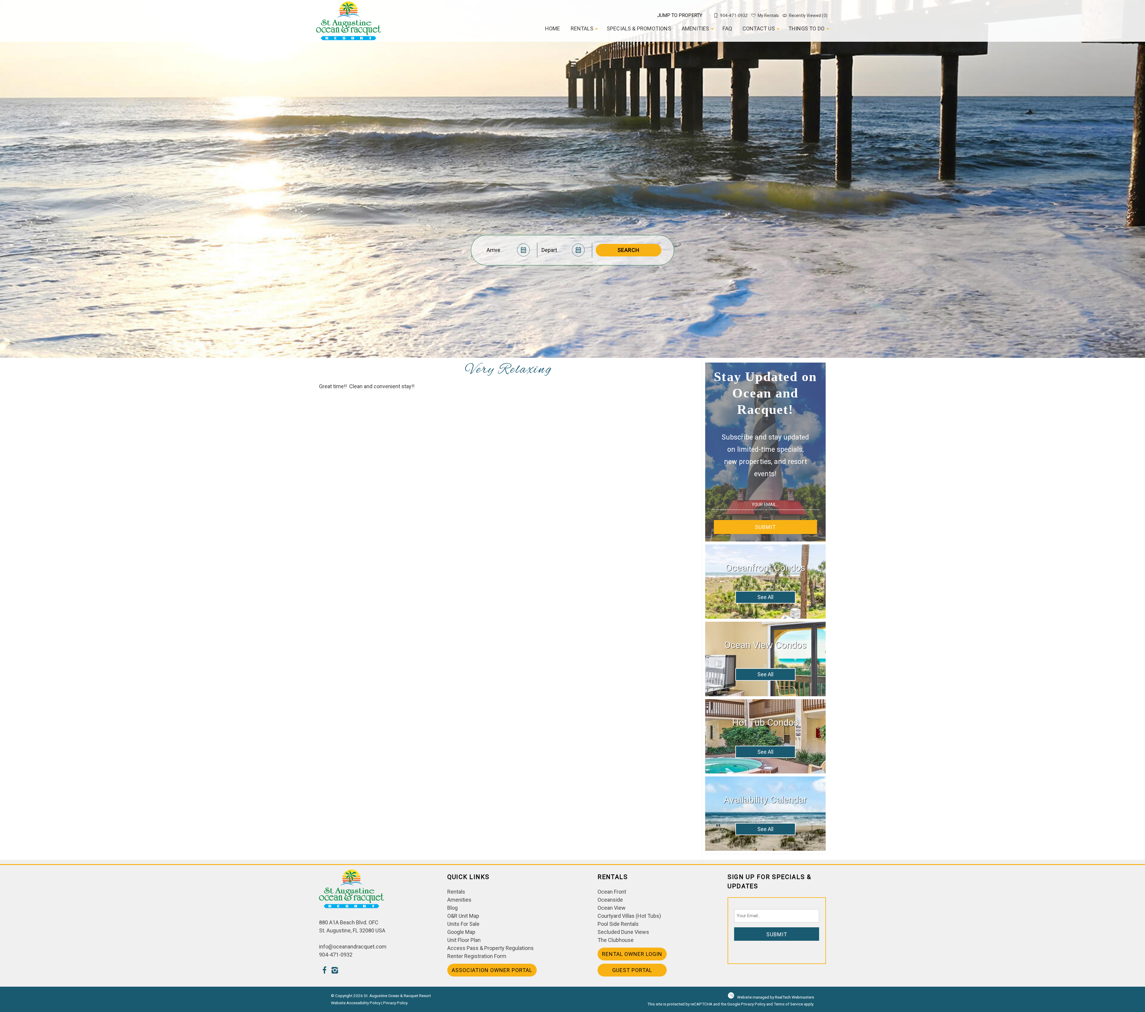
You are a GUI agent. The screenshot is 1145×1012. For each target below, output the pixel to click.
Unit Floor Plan (464, 940)
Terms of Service (788, 1004)
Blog (452, 908)
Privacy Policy (395, 1002)
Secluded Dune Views (623, 932)
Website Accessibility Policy (355, 1002)
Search (629, 250)
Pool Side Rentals (618, 924)
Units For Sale (463, 924)
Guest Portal (632, 970)
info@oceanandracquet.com (352, 946)
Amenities (695, 28)
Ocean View (612, 908)
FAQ (727, 28)
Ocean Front (612, 892)
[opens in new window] (324, 971)
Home (552, 28)
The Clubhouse (616, 940)
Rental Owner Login (632, 954)
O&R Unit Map (463, 916)
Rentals (582, 28)
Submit (765, 527)
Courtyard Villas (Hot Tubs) (629, 916)
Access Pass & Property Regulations (490, 948)
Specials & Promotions (639, 28)
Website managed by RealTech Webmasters (775, 997)
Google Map (461, 932)
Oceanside (610, 900)
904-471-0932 (335, 954)
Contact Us (758, 28)
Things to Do (806, 28)
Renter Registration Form (476, 956)
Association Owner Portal (492, 970)
